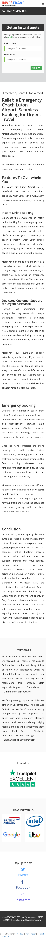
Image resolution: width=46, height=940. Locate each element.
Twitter (23, 875)
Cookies (20, 934)
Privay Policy (31, 934)
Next (35, 67)
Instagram (23, 900)
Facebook (23, 887)
